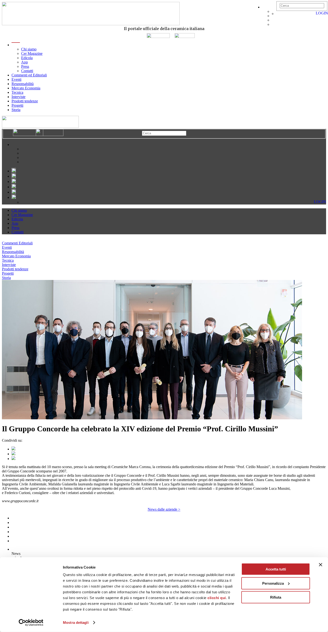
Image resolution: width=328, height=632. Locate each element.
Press (25, 66)
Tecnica (17, 92)
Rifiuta (275, 597)
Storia (16, 110)
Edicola (27, 58)
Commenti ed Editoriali (29, 75)
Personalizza (273, 583)
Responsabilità (23, 84)
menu (16, 45)
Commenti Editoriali (17, 243)
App (24, 62)
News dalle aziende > (164, 509)
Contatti (27, 71)
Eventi (16, 79)
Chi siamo (28, 49)
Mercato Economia (26, 88)
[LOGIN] (278, 14)
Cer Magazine (32, 53)
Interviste (18, 97)
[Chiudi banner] (320, 564)
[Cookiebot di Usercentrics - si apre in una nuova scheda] (31, 622)
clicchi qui (216, 598)
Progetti (17, 105)
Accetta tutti (276, 569)
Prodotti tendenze (25, 101)
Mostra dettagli (76, 622)
